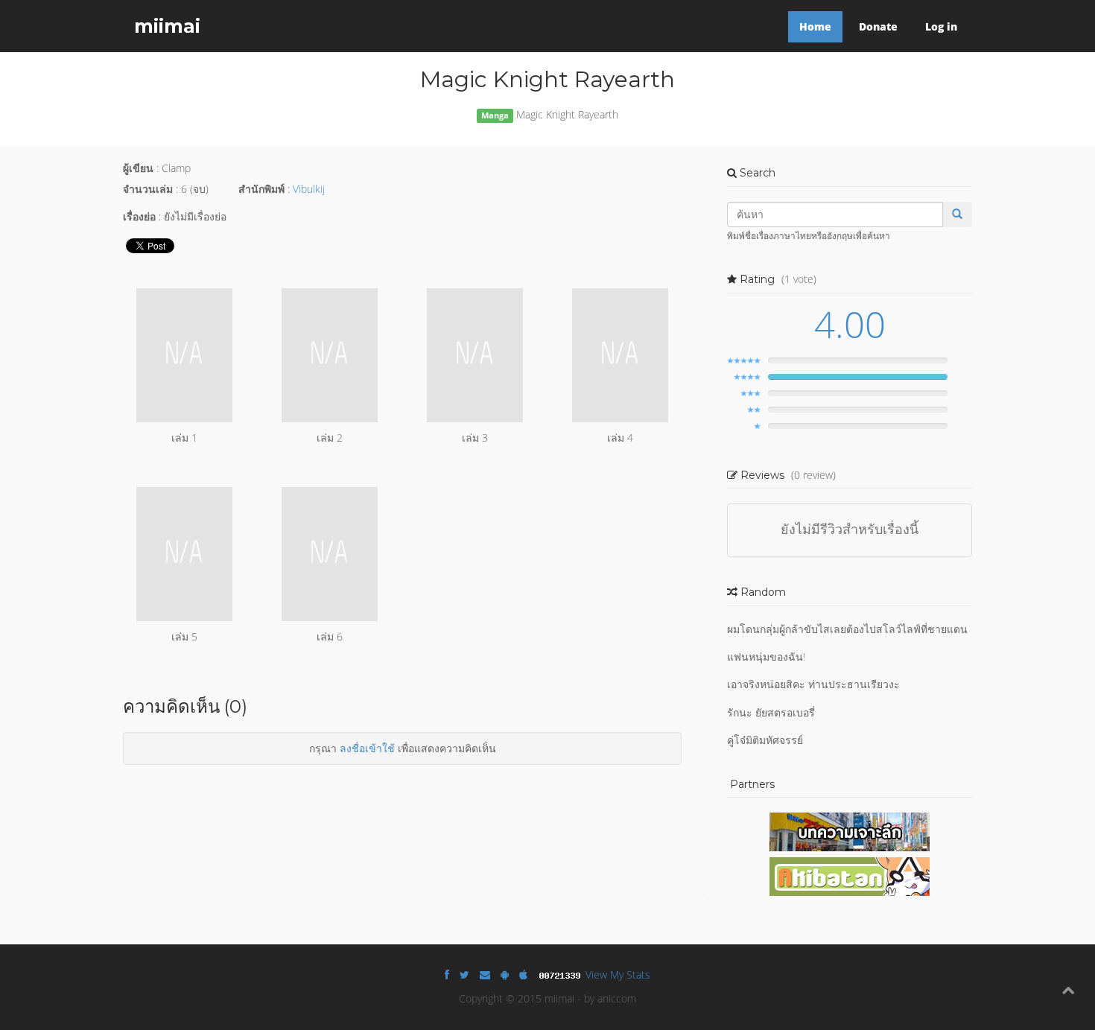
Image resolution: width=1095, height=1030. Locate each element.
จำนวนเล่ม (148, 189)
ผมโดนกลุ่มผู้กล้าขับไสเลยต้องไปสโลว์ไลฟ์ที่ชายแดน (847, 629)
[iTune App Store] (523, 974)
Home (815, 26)
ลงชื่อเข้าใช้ (367, 748)
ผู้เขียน (138, 168)
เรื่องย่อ (139, 216)
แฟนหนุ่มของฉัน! (766, 656)
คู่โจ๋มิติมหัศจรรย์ (765, 740)
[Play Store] (505, 974)
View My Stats (617, 974)
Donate (878, 26)
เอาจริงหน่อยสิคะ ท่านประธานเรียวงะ (813, 684)
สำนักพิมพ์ (261, 189)
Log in (941, 26)
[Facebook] (447, 974)
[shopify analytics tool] (561, 974)
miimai (167, 26)
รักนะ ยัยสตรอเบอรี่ (771, 712)
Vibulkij (309, 189)
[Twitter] (464, 974)
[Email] (485, 974)
